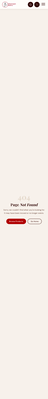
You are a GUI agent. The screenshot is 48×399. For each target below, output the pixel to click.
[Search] (30, 4)
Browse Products (16, 221)
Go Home (35, 221)
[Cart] (37, 4)
